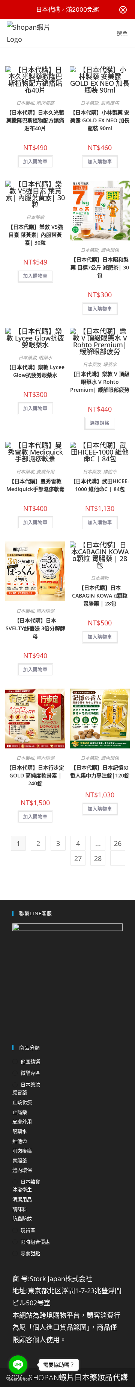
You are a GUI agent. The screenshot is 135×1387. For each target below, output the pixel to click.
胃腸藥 (19, 1160)
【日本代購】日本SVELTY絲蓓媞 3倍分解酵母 (35, 628)
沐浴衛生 (22, 1189)
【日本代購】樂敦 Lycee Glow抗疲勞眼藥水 (35, 371)
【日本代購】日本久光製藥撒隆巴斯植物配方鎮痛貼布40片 (35, 120)
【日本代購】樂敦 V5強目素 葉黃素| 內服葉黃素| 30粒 (35, 234)
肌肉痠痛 (45, 103)
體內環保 (110, 250)
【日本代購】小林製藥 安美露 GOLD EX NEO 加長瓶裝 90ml (99, 120)
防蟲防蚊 (22, 1218)
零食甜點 (30, 1253)
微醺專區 (30, 1072)
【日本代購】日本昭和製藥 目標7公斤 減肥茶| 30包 (99, 267)
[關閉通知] (123, 9)
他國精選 (30, 1061)
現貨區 (28, 1230)
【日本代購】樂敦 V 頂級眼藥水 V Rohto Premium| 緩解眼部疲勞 (99, 381)
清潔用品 (22, 1199)
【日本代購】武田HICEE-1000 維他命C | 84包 (99, 485)
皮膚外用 (45, 471)
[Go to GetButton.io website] (18, 1379)
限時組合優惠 (35, 1241)
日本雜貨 (30, 1181)
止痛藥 (19, 1112)
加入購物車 (35, 161)
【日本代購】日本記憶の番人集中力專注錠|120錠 (99, 771)
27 (78, 858)
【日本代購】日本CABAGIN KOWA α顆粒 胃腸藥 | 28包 (100, 595)
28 (98, 858)
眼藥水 (45, 357)
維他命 (110, 471)
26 (118, 843)
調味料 (19, 1209)
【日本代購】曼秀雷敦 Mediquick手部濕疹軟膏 (35, 485)
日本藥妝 (25, 103)
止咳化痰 (22, 1102)
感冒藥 (19, 1092)
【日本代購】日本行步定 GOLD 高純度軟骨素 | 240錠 (35, 775)
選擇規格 (100, 423)
